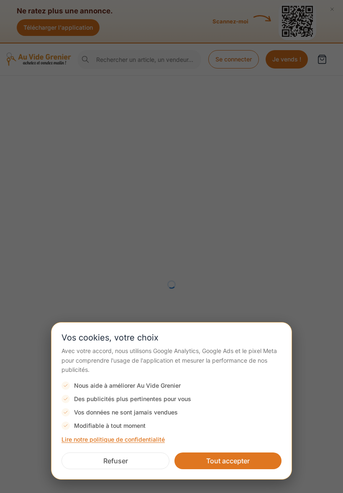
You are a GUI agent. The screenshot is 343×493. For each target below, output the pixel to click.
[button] (115, 460)
